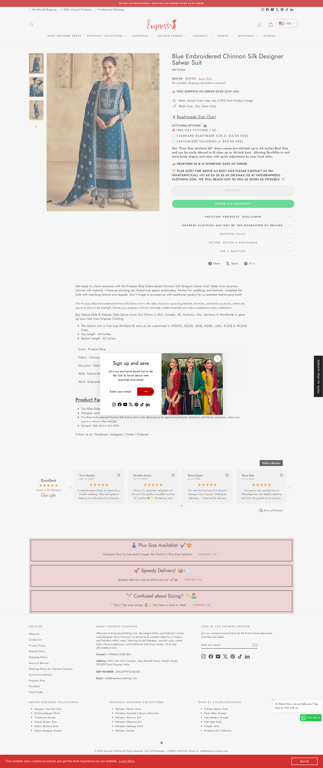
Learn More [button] (127, 761)
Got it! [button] (304, 761)
